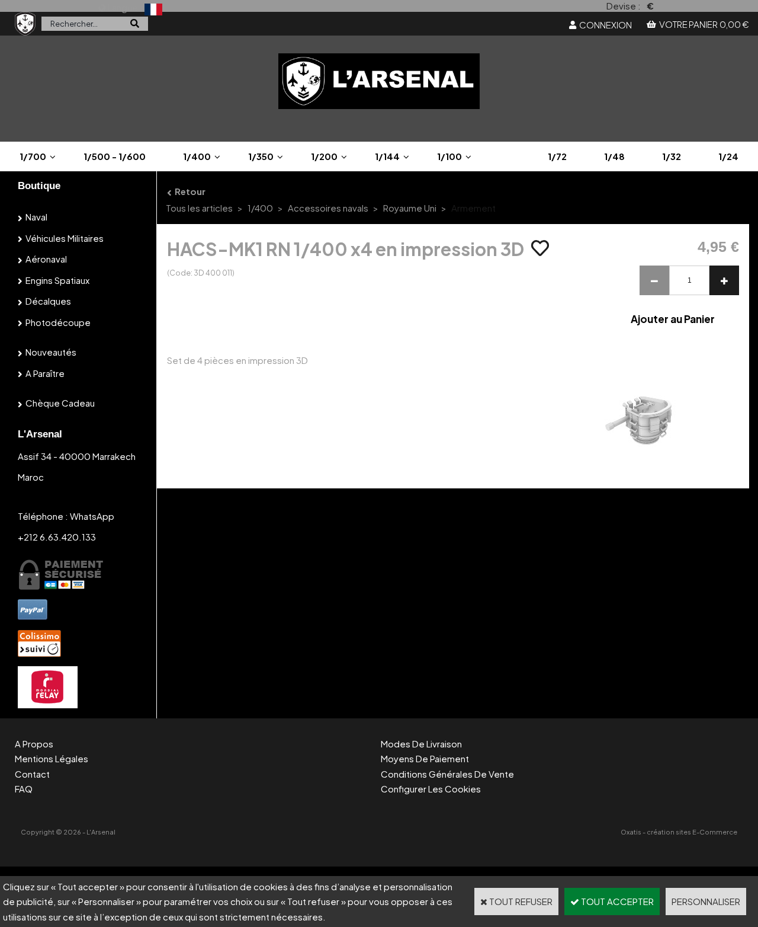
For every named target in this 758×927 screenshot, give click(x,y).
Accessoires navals (328, 207)
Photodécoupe (58, 322)
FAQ (24, 788)
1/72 (557, 156)
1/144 (387, 156)
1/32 (671, 156)
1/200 (324, 156)
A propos (34, 743)
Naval (36, 216)
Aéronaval (46, 258)
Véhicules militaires (64, 238)
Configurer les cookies (431, 788)
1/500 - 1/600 (114, 156)
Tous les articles (199, 207)
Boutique (39, 185)
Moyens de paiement (425, 758)
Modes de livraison (421, 743)
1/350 (261, 156)
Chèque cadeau (60, 402)
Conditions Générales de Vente (447, 773)
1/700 (33, 156)
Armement (473, 207)
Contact (32, 773)
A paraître (45, 373)
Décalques (48, 300)
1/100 (449, 156)
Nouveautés (50, 351)
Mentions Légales (51, 758)
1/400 (197, 156)
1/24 (728, 156)
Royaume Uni (409, 207)
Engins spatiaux (57, 280)
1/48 (614, 156)
